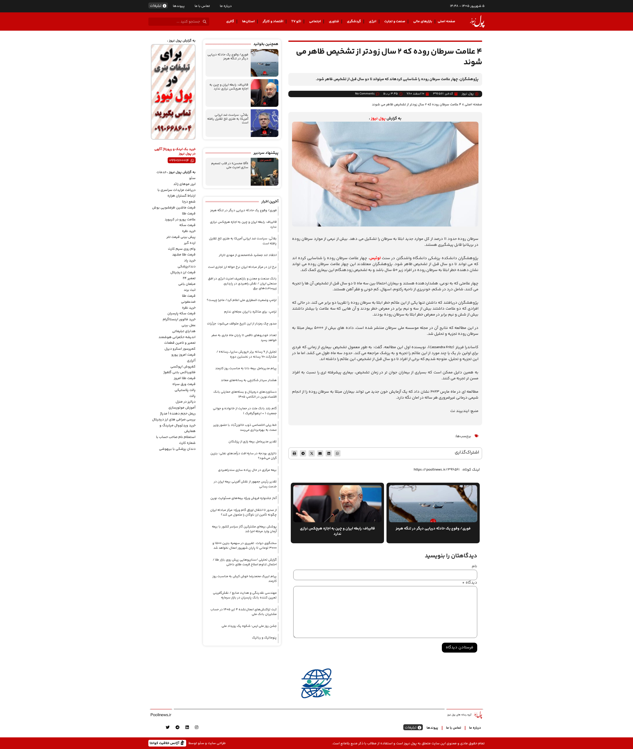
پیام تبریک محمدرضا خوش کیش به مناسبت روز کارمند (244, 579)
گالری (230, 21)
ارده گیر (190, 243)
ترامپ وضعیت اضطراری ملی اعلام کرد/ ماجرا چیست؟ (242, 300)
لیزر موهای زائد (184, 184)
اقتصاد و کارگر (273, 21)
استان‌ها (248, 21)
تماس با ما (202, 6)
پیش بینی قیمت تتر (181, 237)
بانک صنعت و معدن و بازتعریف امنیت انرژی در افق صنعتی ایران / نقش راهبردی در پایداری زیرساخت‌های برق (242, 283)
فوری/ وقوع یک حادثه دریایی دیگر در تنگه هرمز (227, 56)
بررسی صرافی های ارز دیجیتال (174, 419)
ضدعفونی (188, 302)
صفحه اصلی (446, 21)
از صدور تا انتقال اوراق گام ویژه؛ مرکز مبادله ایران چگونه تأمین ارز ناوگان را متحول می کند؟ (243, 513)
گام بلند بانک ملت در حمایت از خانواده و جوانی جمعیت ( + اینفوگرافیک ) (245, 411)
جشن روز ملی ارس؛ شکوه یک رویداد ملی (249, 626)
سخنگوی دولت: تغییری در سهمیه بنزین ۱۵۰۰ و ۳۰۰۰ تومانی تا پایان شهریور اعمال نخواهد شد (244, 546)
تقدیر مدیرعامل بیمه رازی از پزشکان (252, 441)
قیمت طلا (189, 213)
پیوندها (179, 6)
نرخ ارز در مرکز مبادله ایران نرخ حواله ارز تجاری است (242, 267)
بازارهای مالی (422, 21)
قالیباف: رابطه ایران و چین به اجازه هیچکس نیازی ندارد (228, 86)
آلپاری (191, 360)
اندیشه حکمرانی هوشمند (177, 337)
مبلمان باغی (187, 284)
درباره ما (226, 6)
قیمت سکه (187, 225)
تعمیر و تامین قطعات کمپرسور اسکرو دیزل (180, 346)
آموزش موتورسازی (182, 407)
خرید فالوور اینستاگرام (179, 319)
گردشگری (354, 21)
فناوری (334, 21)
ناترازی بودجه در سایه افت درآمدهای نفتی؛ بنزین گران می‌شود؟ (243, 456)
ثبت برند (190, 290)
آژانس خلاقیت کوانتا (165, 743)
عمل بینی (188, 325)
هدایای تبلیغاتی (184, 331)
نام (474, 566)
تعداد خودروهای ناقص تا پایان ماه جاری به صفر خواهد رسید (244, 338)
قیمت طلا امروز (185, 378)
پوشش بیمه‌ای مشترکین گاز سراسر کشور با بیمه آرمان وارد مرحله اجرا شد (244, 529)
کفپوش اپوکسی (183, 366)
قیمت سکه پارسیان (181, 313)
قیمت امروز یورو (183, 355)
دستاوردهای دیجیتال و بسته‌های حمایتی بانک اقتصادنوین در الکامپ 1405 (245, 394)
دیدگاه (469, 583)
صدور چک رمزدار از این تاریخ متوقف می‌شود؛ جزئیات (242, 323)
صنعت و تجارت (394, 21)
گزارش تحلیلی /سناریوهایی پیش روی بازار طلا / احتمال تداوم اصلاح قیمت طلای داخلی (245, 562)
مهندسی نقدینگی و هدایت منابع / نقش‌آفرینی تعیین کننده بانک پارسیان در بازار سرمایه (245, 595)
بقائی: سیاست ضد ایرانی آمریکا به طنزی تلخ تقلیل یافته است (227, 119)
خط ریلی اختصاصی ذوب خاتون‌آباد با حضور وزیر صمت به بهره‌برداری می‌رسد (245, 427)
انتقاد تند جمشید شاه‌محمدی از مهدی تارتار (248, 255)
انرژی (372, 21)
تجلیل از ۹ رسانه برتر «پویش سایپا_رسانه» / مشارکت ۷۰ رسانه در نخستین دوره (246, 354)
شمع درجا (189, 201)
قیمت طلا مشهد (184, 254)
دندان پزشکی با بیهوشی (177, 449)
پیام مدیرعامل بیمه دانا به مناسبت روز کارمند (246, 368)
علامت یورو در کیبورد (180, 219)
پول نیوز (378, 118)
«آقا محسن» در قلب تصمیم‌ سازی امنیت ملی (229, 165)
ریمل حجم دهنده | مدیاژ (178, 413)
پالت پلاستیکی (185, 390)
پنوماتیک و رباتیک (264, 637)
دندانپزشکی (187, 266)
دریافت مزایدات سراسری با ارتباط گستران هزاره (177, 193)
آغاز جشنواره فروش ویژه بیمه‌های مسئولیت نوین (243, 498)
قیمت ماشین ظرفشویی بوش (174, 207)
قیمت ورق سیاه (184, 384)
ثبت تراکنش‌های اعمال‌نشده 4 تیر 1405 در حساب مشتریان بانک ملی (243, 612)
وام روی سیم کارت (182, 249)
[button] (337, 453)
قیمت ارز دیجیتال (183, 272)
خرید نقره (189, 231)
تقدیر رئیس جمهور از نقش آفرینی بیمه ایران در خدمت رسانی (245, 484)
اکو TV (296, 21)
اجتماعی (315, 21)
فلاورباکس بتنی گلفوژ (179, 372)
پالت (192, 396)
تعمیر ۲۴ (189, 278)
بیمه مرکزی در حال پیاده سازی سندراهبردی (247, 470)
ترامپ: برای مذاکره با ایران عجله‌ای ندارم (250, 311)
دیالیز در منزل (186, 402)
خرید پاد (190, 260)
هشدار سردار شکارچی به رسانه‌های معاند (249, 380)
